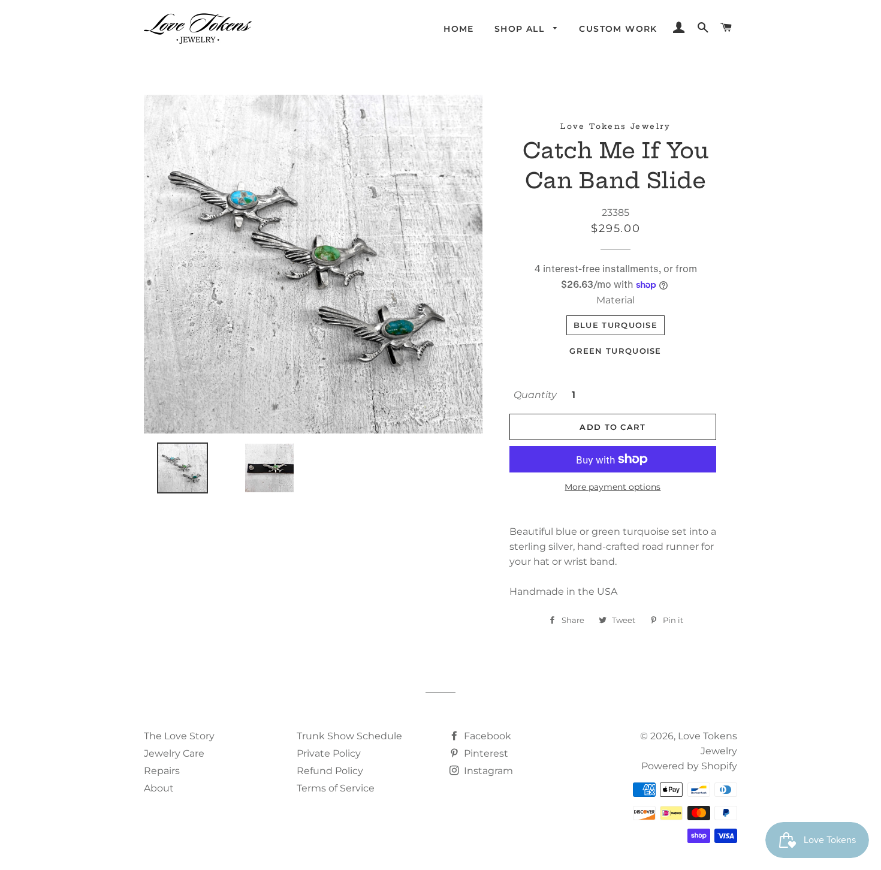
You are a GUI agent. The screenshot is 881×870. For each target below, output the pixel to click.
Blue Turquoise (615, 325)
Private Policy (329, 753)
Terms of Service (336, 788)
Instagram (487, 770)
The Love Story (179, 736)
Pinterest (484, 753)
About (159, 788)
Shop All (521, 28)
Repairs (162, 770)
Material (615, 300)
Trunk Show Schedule (349, 736)
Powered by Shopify (689, 766)
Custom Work (618, 28)
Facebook (486, 736)
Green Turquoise (615, 351)
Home (458, 28)
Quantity (535, 395)
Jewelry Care (174, 753)
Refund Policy (330, 770)
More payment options (612, 486)
